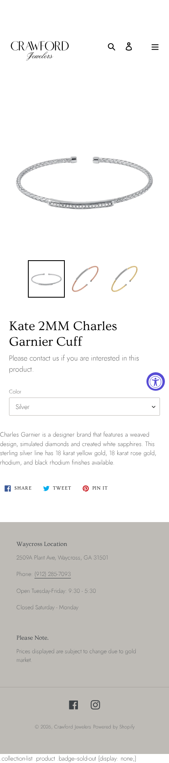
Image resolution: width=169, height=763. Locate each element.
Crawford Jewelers (72, 727)
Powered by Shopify (114, 727)
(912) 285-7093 (52, 574)
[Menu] (155, 46)
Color (15, 391)
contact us (44, 358)
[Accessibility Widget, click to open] (155, 381)
